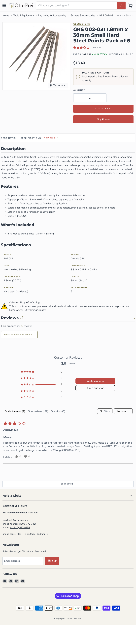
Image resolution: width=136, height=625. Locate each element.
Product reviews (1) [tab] (15, 411)
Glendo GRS (81, 23)
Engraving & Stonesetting (52, 15)
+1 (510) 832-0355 (20, 527)
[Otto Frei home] (21, 5)
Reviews (51, 138)
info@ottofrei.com (18, 520)
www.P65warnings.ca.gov (30, 310)
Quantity (79, 90)
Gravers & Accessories (82, 15)
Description (9, 138)
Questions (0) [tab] (58, 411)
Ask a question (95, 388)
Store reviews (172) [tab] (38, 411)
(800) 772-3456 (28, 523)
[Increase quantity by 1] (102, 97)
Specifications (31, 138)
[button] (81, 47)
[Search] (121, 5)
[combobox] (76, 5)
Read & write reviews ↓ (19, 334)
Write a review (95, 381)
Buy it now (103, 119)
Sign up (52, 560)
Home (5, 15)
